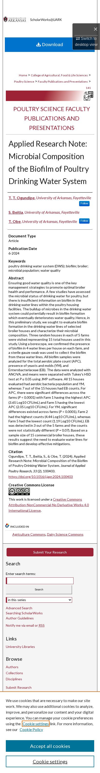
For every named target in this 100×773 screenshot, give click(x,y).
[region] (50, 732)
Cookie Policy (31, 729)
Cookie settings (36, 723)
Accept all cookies (50, 746)
